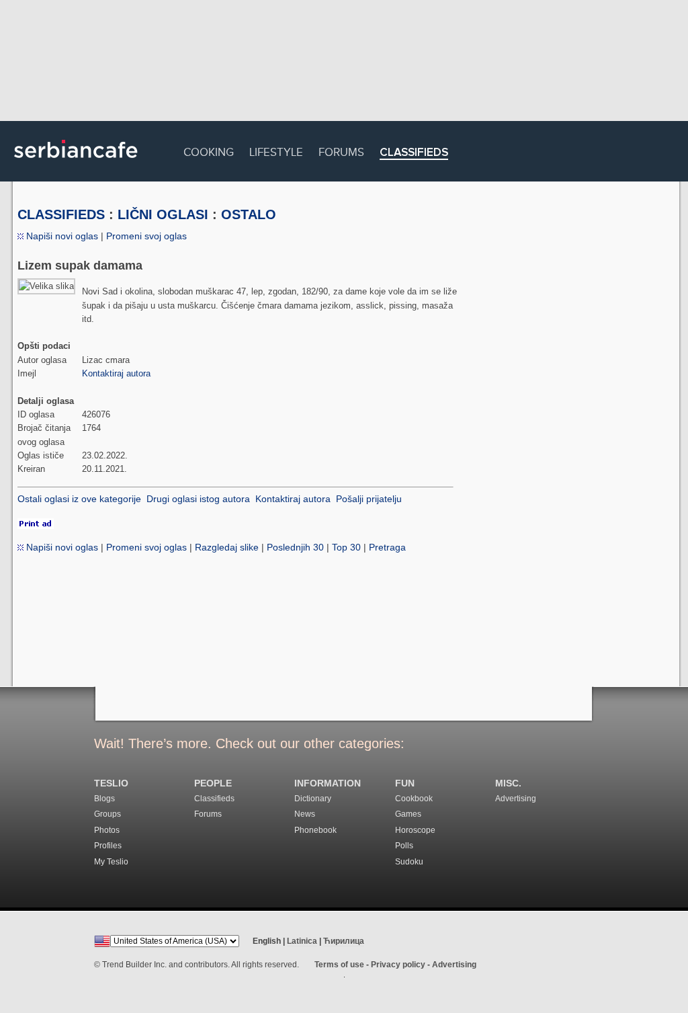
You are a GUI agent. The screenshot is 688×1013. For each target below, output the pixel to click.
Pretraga (387, 547)
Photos (107, 830)
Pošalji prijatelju (369, 498)
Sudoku (409, 861)
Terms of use (339, 964)
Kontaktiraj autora (116, 373)
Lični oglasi (163, 214)
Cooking (208, 150)
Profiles (108, 845)
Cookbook (414, 798)
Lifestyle (276, 150)
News (304, 814)
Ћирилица (343, 941)
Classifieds (414, 153)
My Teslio (111, 861)
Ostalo (248, 214)
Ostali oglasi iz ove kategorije (79, 498)
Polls (404, 845)
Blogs (104, 798)
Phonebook (315, 830)
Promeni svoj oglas (146, 236)
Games (408, 814)
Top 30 (346, 547)
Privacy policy (398, 964)
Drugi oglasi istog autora (198, 498)
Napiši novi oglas (61, 236)
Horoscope (415, 830)
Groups (107, 814)
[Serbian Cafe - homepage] (76, 163)
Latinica (302, 941)
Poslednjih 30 (295, 547)
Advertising (515, 798)
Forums (341, 150)
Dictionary (312, 798)
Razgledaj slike (227, 547)
